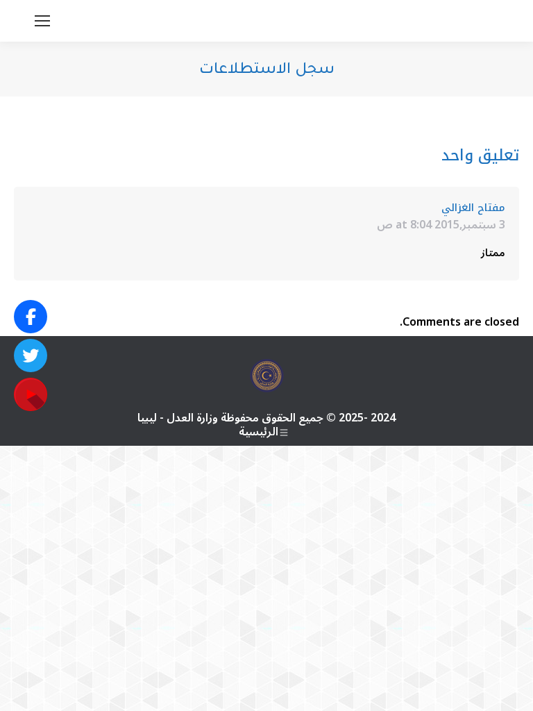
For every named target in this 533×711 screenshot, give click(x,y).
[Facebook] (30, 316)
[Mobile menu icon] (42, 21)
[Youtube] (30, 394)
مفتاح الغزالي (473, 207)
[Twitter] (30, 355)
